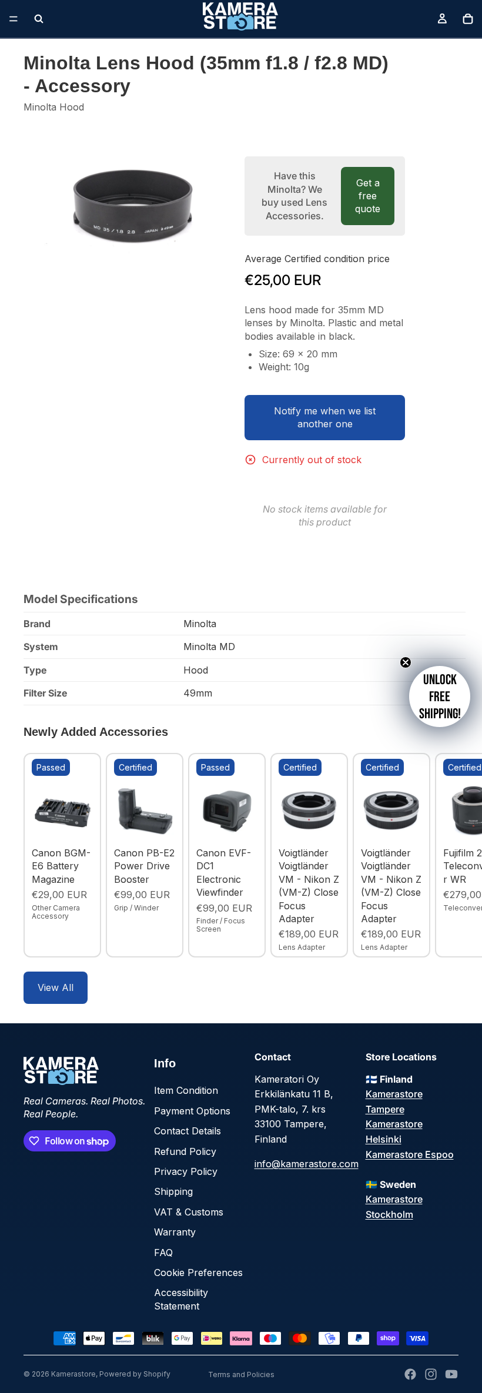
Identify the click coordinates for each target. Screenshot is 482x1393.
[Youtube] (451, 1374)
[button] (439, 696)
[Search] (39, 19)
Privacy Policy (185, 1171)
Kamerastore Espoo (410, 1154)
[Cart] (468, 19)
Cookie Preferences (198, 1272)
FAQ (163, 1252)
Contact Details (187, 1131)
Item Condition (186, 1090)
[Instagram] (431, 1374)
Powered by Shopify (134, 1373)
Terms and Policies (241, 1374)
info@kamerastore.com (307, 1164)
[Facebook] (410, 1374)
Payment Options (192, 1111)
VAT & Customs (188, 1212)
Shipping (173, 1191)
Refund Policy (185, 1151)
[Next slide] (445, 855)
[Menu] (13, 18)
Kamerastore (73, 1373)
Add (84, 823)
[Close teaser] (405, 662)
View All (55, 987)
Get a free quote (367, 196)
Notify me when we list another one (325, 417)
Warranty (175, 1232)
